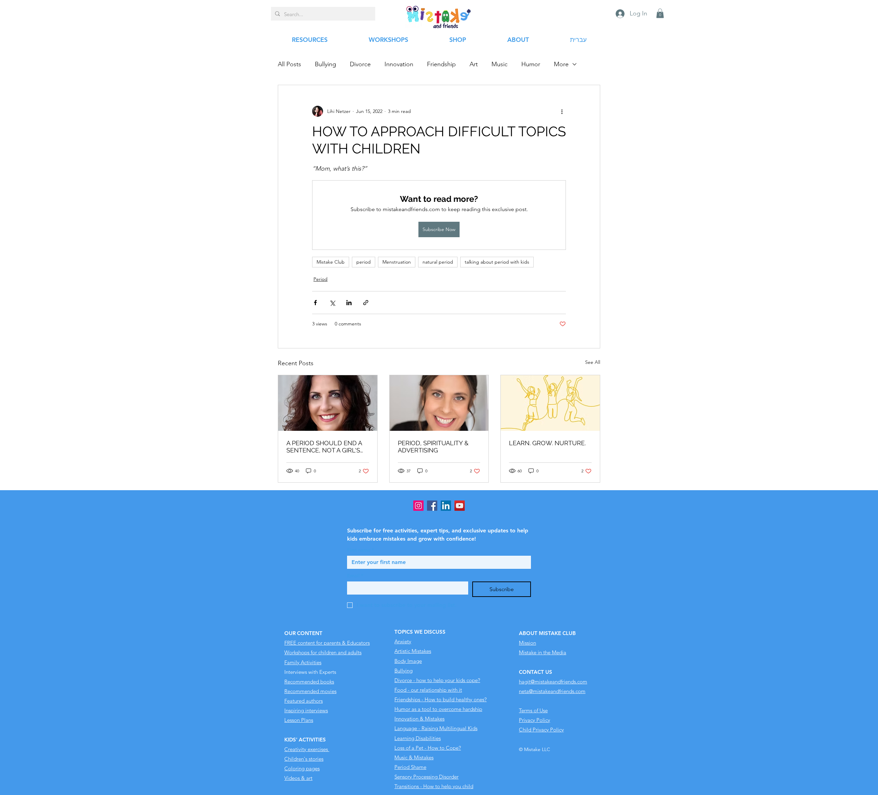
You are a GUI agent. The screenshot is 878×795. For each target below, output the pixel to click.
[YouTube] (459, 505)
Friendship (441, 64)
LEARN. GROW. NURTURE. (547, 443)
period (363, 262)
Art (474, 64)
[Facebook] (432, 505)
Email (355, 576)
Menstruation (396, 262)
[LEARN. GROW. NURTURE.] (550, 403)
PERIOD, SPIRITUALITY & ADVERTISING (433, 446)
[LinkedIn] (446, 505)
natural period (438, 262)
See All (592, 362)
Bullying (325, 64)
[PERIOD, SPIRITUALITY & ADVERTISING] (439, 403)
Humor (530, 64)
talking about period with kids (497, 262)
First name (360, 550)
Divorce (360, 64)
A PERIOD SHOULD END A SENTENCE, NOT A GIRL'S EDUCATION (324, 446)
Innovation (398, 64)
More (561, 64)
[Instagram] (418, 505)
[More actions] (562, 111)
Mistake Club (331, 262)
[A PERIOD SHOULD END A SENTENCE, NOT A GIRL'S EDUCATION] (327, 403)
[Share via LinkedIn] (349, 302)
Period (320, 279)
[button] (660, 13)
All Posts (289, 64)
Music (499, 64)
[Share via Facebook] (315, 302)
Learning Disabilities (417, 738)
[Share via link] (366, 302)
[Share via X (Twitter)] (332, 302)
